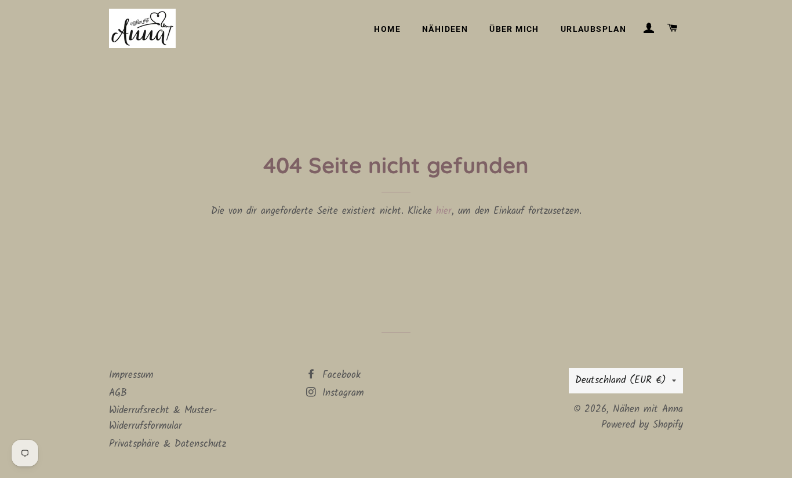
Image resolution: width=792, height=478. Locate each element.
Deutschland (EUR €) (620, 380)
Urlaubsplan (593, 29)
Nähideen (445, 29)
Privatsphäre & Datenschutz (167, 444)
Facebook (339, 375)
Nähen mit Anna (648, 409)
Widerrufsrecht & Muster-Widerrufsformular (163, 418)
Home (387, 29)
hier (444, 211)
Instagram (341, 393)
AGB (118, 393)
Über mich (514, 29)
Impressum (131, 375)
